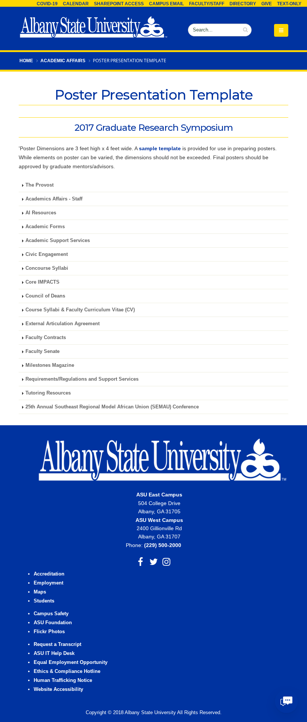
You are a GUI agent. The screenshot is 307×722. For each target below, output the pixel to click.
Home (26, 60)
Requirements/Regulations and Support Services (82, 379)
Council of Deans (45, 296)
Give (266, 3)
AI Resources (40, 212)
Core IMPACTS (42, 282)
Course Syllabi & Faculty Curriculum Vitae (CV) (80, 309)
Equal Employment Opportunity (70, 662)
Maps (40, 592)
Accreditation (49, 574)
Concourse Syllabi (46, 268)
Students (44, 601)
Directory (243, 3)
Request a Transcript (57, 644)
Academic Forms (45, 226)
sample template (160, 148)
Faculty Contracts (45, 337)
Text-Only (289, 3)
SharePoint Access (119, 3)
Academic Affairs (62, 60)
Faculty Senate (42, 351)
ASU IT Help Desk (54, 653)
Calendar (76, 3)
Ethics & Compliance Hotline (67, 671)
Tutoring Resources (48, 393)
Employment (48, 583)
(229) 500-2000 (162, 545)
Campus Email (166, 3)
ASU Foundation (53, 622)
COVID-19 (47, 3)
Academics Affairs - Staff (53, 199)
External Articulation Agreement (62, 323)
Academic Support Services (57, 240)
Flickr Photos (49, 631)
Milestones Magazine (49, 365)
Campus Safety (51, 613)
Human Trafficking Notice (63, 680)
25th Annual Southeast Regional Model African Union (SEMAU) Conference (112, 407)
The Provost (39, 185)
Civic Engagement (46, 254)
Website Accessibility (59, 689)
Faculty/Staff (206, 3)
